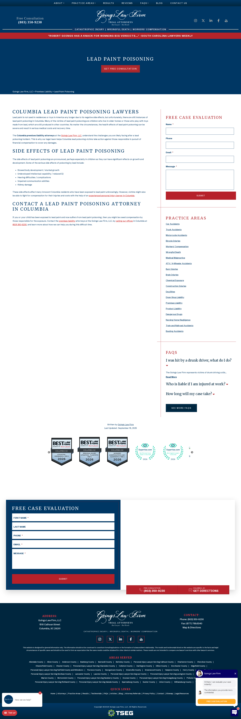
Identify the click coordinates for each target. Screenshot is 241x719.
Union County (164, 682)
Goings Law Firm (126, 424)
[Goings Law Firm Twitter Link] (203, 20)
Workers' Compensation (177, 246)
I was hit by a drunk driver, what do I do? (198, 360)
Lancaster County (82, 674)
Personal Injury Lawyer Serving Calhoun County (154, 662)
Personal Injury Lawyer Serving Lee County (129, 674)
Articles (113, 693)
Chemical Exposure (175, 280)
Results (108, 3)
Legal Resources (182, 693)
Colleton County (126, 666)
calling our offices (124, 221)
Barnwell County (105, 662)
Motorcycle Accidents (176, 235)
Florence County (94, 670)
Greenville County (133, 670)
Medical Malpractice (175, 258)
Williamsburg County (183, 682)
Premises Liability (174, 303)
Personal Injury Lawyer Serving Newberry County (98, 678)
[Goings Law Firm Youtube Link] (226, 20)
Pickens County (193, 678)
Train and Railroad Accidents (179, 325)
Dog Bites (170, 291)
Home (53, 693)
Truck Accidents (174, 229)
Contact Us (178, 3)
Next (192, 452)
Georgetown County (113, 670)
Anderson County (69, 662)
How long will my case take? (189, 394)
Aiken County (52, 662)
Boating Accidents (174, 331)
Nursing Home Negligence (178, 320)
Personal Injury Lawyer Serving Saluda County (98, 682)
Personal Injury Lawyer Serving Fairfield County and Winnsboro (57, 670)
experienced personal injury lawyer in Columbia (111, 195)
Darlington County (144, 666)
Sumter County (149, 682)
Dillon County (161, 666)
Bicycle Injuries (173, 241)
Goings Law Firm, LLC (71, 135)
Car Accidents (172, 224)
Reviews (127, 3)
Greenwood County (153, 670)
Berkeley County (123, 662)
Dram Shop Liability (175, 297)
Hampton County (172, 670)
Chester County (62, 666)
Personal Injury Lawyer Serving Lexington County (171, 674)
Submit (201, 195)
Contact (160, 693)
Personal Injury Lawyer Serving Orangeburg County (161, 678)
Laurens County (100, 674)
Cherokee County (204, 662)
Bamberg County (87, 662)
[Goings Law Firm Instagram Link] (195, 20)
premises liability (67, 221)
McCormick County (65, 678)
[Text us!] (9, 713)
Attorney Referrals (133, 693)
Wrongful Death (173, 252)
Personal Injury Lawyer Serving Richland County (55, 682)
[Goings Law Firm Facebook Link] (218, 20)
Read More (171, 377)
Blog (159, 3)
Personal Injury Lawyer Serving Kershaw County (51, 674)
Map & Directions (192, 627)
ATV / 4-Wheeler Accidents (179, 263)
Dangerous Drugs (174, 314)
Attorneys (61, 693)
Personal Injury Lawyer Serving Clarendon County (94, 666)
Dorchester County (179, 666)
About (58, 3)
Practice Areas (83, 3)
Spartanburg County (130, 682)
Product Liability (174, 308)
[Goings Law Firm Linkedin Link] (211, 20)
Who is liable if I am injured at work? (196, 384)
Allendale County (36, 662)
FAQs (143, 3)
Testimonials (96, 693)
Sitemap (169, 693)
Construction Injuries (176, 286)
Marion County (47, 678)
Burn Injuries (172, 269)
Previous (49, 452)
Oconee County (129, 678)
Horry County (188, 670)
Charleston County (185, 662)
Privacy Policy (149, 693)
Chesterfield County (44, 666)
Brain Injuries (172, 274)
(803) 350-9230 (30, 22)
